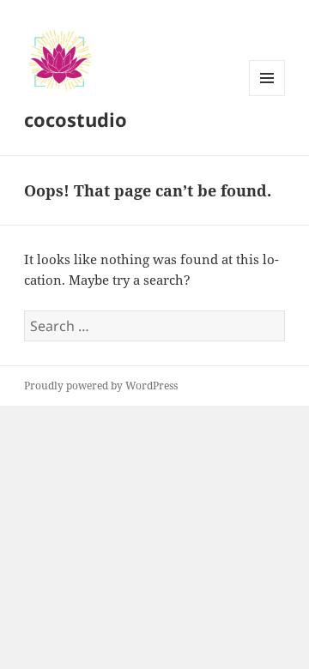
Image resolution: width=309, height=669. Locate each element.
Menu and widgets (267, 95)
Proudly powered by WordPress (101, 385)
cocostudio (75, 119)
